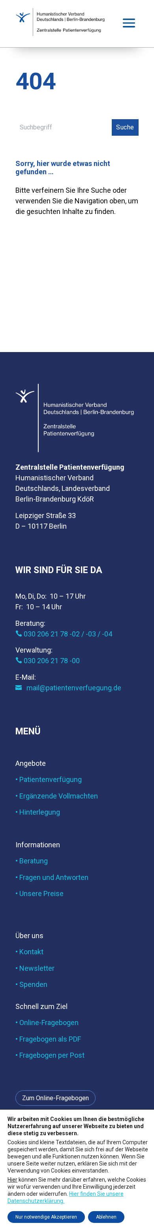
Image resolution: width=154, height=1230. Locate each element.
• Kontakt (29, 952)
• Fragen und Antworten (51, 877)
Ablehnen (106, 1217)
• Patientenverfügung (48, 779)
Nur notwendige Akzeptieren (46, 1217)
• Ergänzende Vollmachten (56, 796)
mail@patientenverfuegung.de (68, 688)
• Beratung (31, 861)
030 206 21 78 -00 (47, 660)
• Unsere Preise (39, 893)
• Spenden (31, 984)
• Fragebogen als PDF (48, 1039)
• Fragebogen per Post (50, 1055)
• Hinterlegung (37, 812)
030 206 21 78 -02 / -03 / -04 (63, 634)
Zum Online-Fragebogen (55, 1098)
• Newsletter (34, 968)
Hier (12, 1179)
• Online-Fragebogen (47, 1022)
